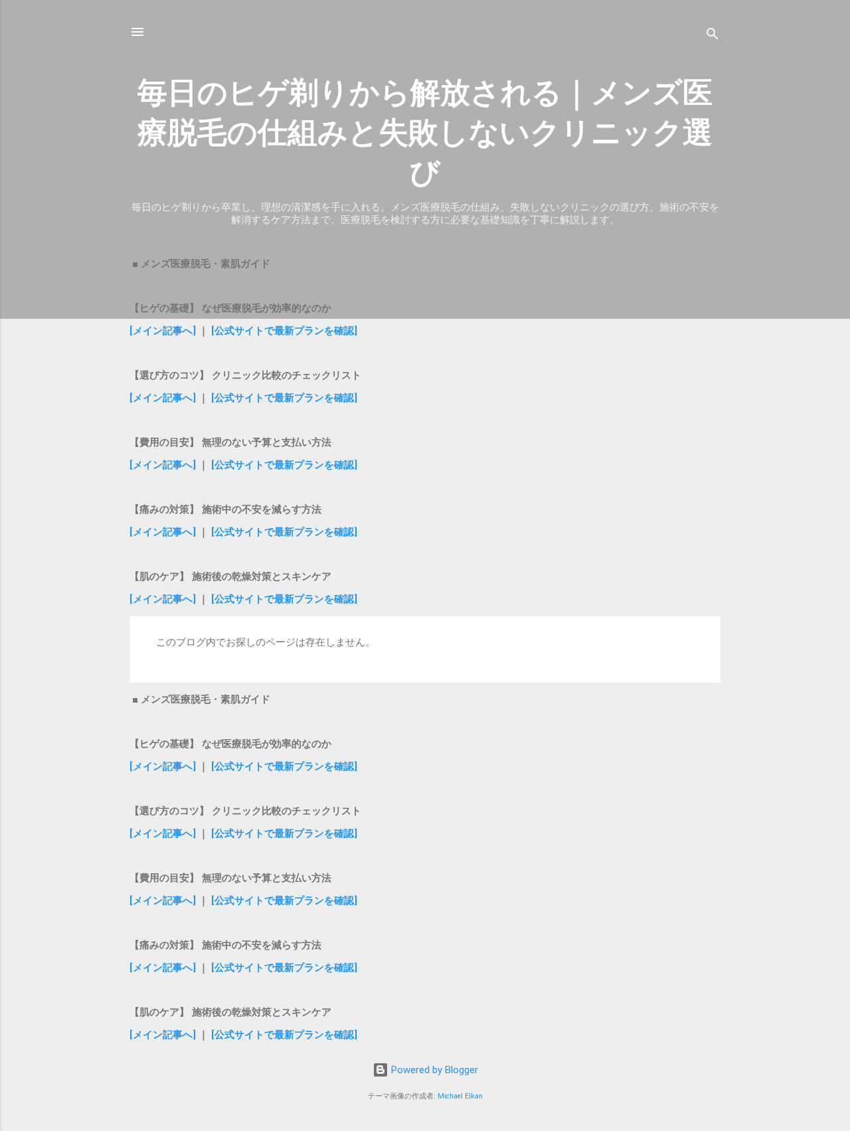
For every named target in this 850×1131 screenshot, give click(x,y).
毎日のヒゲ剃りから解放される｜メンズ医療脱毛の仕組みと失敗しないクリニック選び (425, 132)
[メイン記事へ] (162, 331)
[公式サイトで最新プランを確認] (284, 331)
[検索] (713, 36)
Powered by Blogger (433, 1070)
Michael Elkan (460, 1096)
